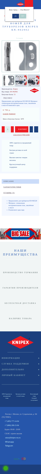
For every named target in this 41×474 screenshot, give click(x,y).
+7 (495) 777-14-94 (12, 421)
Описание (8, 181)
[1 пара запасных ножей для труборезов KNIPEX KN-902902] (20, 56)
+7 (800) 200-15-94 (12, 425)
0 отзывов (19, 38)
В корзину (22, 129)
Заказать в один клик (21, 135)
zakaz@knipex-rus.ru (12, 438)
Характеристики (12, 187)
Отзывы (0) (9, 193)
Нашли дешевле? (9, 114)
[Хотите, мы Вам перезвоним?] (5, 468)
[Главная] (2, 13)
